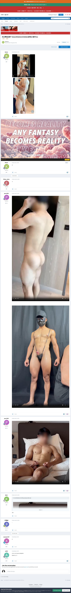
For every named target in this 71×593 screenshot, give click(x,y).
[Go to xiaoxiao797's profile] (6, 540)
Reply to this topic (64, 46)
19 (6, 546)
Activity (8, 18)
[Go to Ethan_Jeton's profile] (6, 183)
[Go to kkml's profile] (6, 499)
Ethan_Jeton (6, 179)
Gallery (18, 18)
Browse (3, 18)
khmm (7, 41)
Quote (16, 116)
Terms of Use (14, 590)
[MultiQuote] (12, 116)
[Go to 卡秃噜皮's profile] (6, 524)
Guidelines (16, 21)
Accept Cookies (58, 590)
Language (31, 584)
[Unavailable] (24, 83)
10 (6, 560)
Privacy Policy (19, 590)
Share (59, 42)
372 (7, 203)
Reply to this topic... (11, 571)
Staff (20, 21)
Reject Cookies (66, 590)
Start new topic (54, 46)
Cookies (40, 584)
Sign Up (61, 14)
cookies (43, 590)
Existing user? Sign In (53, 14)
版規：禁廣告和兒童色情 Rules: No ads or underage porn (34, 1)
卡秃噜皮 (6, 520)
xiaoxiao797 (6, 537)
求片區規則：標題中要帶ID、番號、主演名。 (34, 7)
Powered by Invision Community (35, 586)
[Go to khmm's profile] (3, 42)
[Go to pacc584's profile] (6, 197)
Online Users (25, 21)
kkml (6, 495)
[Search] (69, 18)
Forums (6, 21)
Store (22, 18)
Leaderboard (32, 21)
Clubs (2, 21)
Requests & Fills (14, 42)
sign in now (26, 566)
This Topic (64, 18)
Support (26, 18)
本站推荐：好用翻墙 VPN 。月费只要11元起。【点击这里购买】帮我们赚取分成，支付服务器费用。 (34, 10)
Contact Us (36, 584)
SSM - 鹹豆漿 (4, 14)
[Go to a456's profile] (6, 555)
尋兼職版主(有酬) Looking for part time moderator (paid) (34, 4)
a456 (6, 551)
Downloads (13, 18)
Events (11, 21)
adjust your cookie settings (19, 591)
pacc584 (6, 193)
